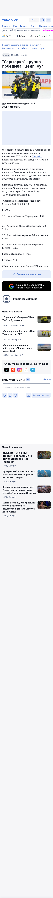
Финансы (24, 26)
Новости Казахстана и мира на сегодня (20, 45)
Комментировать (41, 395)
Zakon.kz (37, 156)
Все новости (8, 48)
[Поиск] (42, 20)
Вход (48, 379)
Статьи (34, 26)
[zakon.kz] (10, 20)
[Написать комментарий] (26, 387)
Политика (6, 26)
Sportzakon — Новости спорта (30, 48)
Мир (15, 26)
